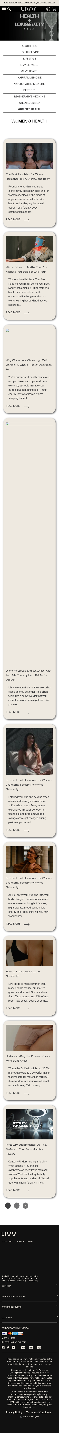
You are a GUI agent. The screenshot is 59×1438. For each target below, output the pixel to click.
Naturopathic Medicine (29, 83)
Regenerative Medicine (29, 96)
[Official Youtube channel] (13, 1347)
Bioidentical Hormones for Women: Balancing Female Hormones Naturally (29, 785)
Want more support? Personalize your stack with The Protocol (29, 3)
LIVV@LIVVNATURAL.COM (15, 1342)
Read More (13, 219)
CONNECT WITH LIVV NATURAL (16, 1328)
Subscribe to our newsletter (17, 1242)
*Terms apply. (33, 1281)
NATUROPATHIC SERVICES (13, 1296)
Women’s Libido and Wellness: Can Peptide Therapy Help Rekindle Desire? (28, 675)
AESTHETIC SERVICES (11, 1307)
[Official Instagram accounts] (3, 1347)
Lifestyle (29, 58)
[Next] (25, 1206)
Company (6, 1286)
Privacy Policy (14, 1412)
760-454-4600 (9, 1338)
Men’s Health (29, 71)
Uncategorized (29, 102)
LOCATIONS (7, 1318)
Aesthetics (29, 46)
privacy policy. (21, 1281)
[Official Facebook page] (8, 1347)
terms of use (7, 1281)
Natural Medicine (29, 77)
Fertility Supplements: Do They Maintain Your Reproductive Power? (26, 1149)
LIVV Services (29, 64)
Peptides (29, 90)
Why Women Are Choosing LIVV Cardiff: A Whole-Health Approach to (29, 365)
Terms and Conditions (38, 1412)
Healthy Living (29, 52)
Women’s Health (29, 109)
